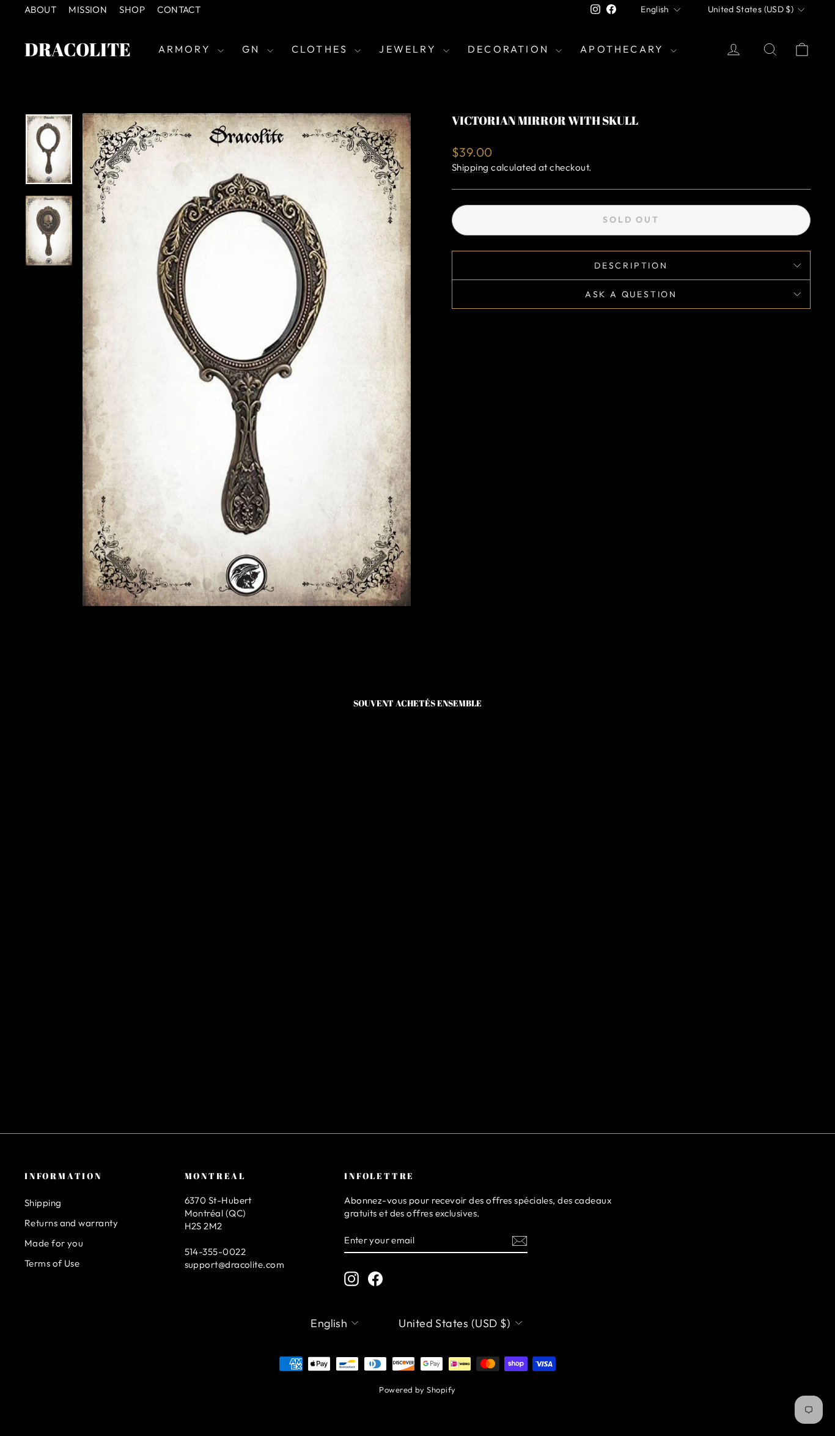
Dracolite (77, 49)
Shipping (470, 167)
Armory (186, 49)
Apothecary (624, 49)
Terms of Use (51, 1263)
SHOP (132, 9)
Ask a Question (631, 294)
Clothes (322, 49)
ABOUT (40, 9)
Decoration (510, 49)
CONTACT (178, 9)
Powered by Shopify (417, 1389)
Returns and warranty (71, 1223)
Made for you (53, 1243)
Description (631, 265)
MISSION (87, 9)
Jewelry (409, 49)
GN (253, 49)
